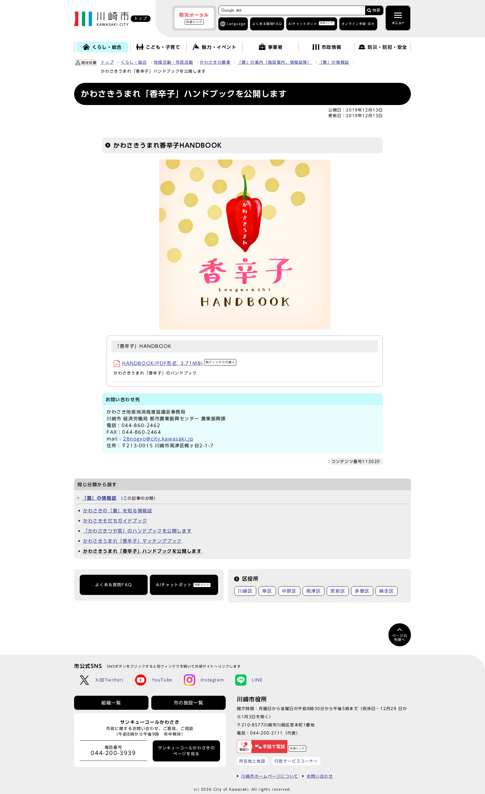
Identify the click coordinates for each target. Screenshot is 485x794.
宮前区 (337, 591)
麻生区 (386, 591)
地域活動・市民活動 (173, 62)
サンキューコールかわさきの (186, 751)
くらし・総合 (134, 62)
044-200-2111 (266, 733)
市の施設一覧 (188, 703)
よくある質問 (267, 23)
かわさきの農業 (215, 62)
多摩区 (362, 591)
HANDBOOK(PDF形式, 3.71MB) (178, 363)
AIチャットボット (311, 23)
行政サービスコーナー (296, 761)
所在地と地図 (252, 761)
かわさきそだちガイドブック (115, 521)
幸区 (267, 591)
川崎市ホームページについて (269, 776)
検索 (376, 10)
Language (236, 23)
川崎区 (245, 591)
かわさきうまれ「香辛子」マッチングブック (132, 541)
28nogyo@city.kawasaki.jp (158, 439)
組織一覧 (111, 703)
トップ (107, 62)
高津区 (313, 591)
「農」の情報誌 (334, 62)
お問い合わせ (320, 776)
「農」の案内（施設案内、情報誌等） (274, 62)
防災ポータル (194, 18)
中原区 (289, 591)
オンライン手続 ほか (358, 23)
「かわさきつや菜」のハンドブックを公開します (137, 531)
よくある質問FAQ (113, 585)
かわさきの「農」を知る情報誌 (117, 510)
